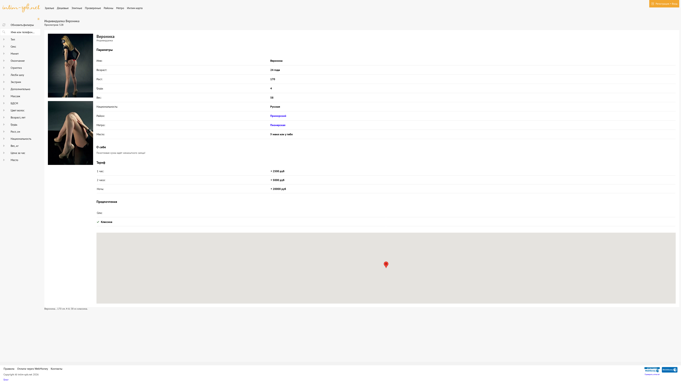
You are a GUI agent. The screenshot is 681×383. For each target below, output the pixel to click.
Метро (120, 8)
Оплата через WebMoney (32, 368)
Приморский (278, 116)
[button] (386, 265)
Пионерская (277, 125)
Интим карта (135, 8)
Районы (108, 8)
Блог (6, 379)
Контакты (56, 368)
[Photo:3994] (70, 133)
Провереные (93, 8)
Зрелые (49, 8)
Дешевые (63, 8)
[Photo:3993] (70, 66)
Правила (9, 368)
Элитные (76, 8)
